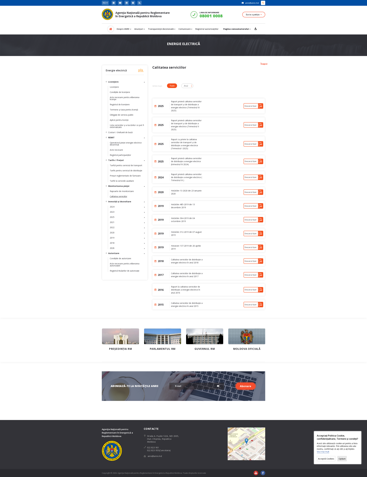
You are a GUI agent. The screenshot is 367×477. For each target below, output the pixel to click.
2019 (112, 237)
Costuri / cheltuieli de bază (120, 132)
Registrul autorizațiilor (206, 29)
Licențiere (114, 87)
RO (104, 3)
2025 (112, 217)
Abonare (245, 386)
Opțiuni (342, 458)
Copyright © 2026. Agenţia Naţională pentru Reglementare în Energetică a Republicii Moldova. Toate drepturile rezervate (154, 473)
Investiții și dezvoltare (119, 201)
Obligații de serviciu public (121, 114)
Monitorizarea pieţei (118, 186)
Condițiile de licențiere (120, 92)
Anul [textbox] (186, 86)
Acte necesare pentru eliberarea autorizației (124, 264)
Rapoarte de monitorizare (122, 191)
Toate (172, 86)
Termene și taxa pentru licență (124, 109)
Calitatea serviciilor (118, 196)
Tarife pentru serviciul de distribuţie (126, 170)
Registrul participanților (120, 155)
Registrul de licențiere (120, 104)
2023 (112, 212)
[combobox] (187, 86)
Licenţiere (113, 81)
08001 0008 (211, 16)
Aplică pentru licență (119, 120)
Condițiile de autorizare (120, 258)
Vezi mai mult (323, 451)
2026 (112, 248)
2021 (112, 222)
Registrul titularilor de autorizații (124, 270)
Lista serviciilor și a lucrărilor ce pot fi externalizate (127, 126)
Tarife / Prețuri (116, 160)
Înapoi (264, 63)
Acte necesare (116, 149)
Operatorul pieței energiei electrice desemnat (126, 143)
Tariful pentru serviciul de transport (126, 165)
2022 (112, 227)
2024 (112, 206)
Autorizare (113, 253)
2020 (112, 232)
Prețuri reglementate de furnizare (125, 175)
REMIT (111, 137)
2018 (112, 243)
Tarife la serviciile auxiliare (122, 180)
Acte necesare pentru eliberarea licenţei (124, 98)
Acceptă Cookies (326, 458)
